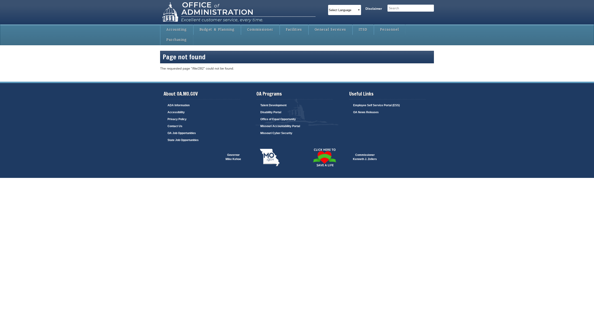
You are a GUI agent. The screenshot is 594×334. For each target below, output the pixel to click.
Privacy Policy (177, 119)
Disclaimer (373, 8)
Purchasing (176, 40)
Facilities (294, 30)
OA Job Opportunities (182, 133)
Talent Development (273, 105)
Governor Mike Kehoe (233, 157)
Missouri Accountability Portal (280, 126)
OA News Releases (366, 112)
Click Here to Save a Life (314, 155)
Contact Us (175, 126)
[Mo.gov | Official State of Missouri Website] (269, 157)
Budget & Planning (217, 30)
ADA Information (179, 105)
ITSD (363, 30)
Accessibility (176, 112)
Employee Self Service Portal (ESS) (376, 105)
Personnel (389, 30)
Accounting (176, 30)
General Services (330, 30)
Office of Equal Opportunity (278, 119)
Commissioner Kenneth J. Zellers (365, 157)
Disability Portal (270, 112)
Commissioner (260, 30)
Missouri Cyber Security (276, 133)
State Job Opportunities (183, 140)
